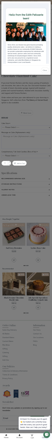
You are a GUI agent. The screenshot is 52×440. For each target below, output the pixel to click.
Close (45, 70)
